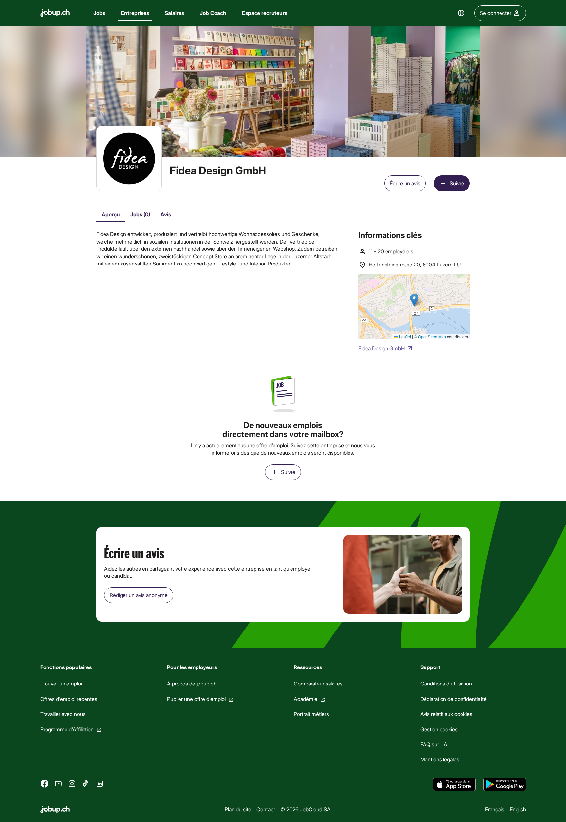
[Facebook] (44, 783)
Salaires (174, 13)
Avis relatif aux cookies (446, 714)
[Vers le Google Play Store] (504, 784)
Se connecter (495, 13)
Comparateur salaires (317, 683)
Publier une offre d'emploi (196, 699)
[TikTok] (86, 783)
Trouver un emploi (61, 683)
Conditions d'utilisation (446, 683)
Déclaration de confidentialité (453, 699)
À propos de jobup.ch (191, 683)
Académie (305, 699)
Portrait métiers (311, 714)
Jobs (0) (140, 214)
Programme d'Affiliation (67, 729)
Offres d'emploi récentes (68, 699)
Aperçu (111, 214)
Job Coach (213, 13)
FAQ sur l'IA (433, 744)
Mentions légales (439, 759)
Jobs (99, 13)
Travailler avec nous (62, 714)
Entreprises (135, 13)
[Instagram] (72, 783)
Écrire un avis (405, 183)
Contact (265, 809)
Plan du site (237, 809)
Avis (165, 214)
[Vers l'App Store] (454, 784)
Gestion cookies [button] (439, 729)
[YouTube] (58, 783)
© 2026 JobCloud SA (305, 809)
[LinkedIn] (99, 783)
